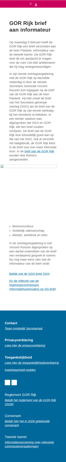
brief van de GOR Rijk (39, 151)
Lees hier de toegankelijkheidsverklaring (32, 363)
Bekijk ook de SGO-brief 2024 (29, 274)
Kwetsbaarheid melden (20, 370)
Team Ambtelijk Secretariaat (23, 328)
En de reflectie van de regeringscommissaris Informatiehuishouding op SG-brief (32, 285)
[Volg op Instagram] (14, 382)
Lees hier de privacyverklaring (25, 345)
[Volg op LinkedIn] (7, 382)
